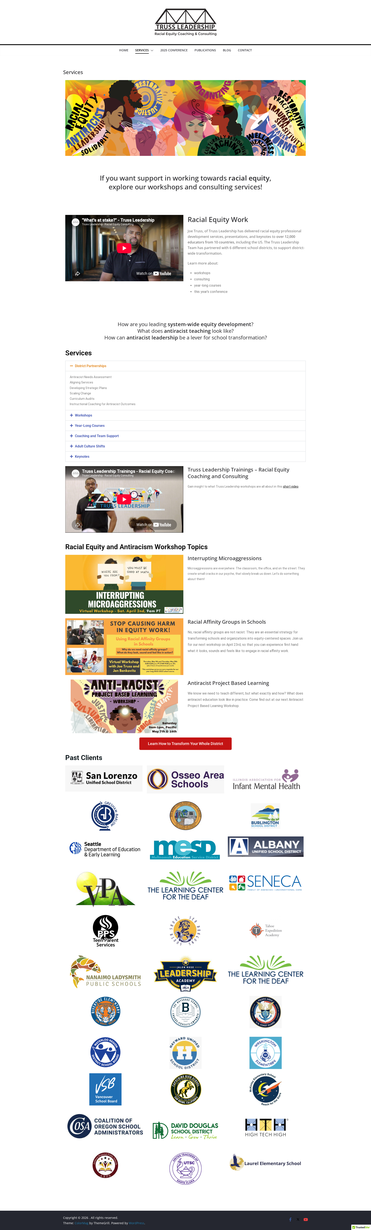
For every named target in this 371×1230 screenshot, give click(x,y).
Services (142, 50)
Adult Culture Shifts (90, 446)
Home (123, 50)
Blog (227, 50)
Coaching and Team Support (97, 436)
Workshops (83, 415)
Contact (245, 50)
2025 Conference (174, 50)
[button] (151, 50)
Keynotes (82, 457)
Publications (205, 50)
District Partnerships (90, 366)
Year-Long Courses (90, 426)
